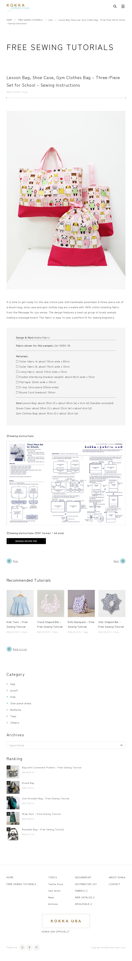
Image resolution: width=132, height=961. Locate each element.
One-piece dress (20, 703)
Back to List (20, 649)
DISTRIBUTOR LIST (86, 884)
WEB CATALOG (83, 897)
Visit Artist (54, 890)
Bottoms (15, 710)
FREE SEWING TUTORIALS (30, 19)
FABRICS (80, 890)
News (51, 897)
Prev (15, 561)
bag (12, 684)
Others (14, 722)
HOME (9, 19)
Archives (53, 903)
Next (116, 561)
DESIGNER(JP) (83, 877)
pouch (14, 690)
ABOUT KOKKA (117, 877)
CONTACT (114, 884)
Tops (13, 716)
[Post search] (115, 7)
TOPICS (52, 877)
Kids (51, 19)
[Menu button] (123, 7)
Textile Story (55, 884)
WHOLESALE (82, 903)
